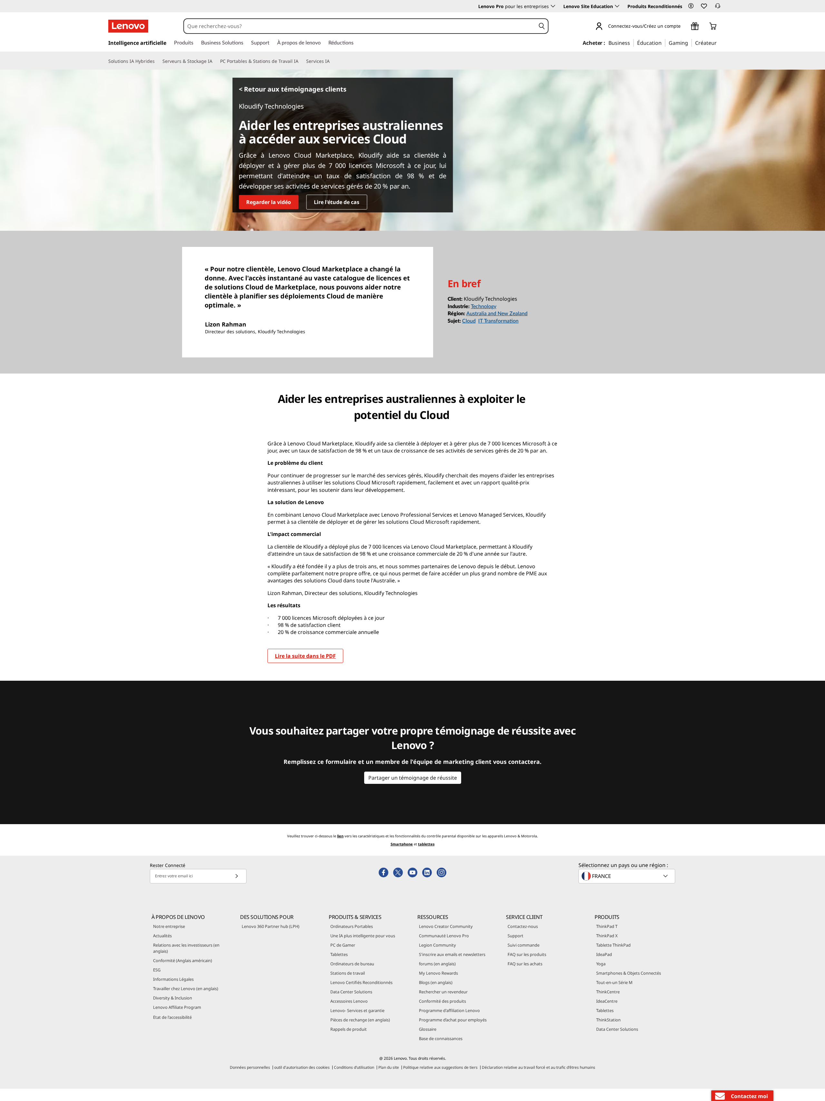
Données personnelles (250, 1067)
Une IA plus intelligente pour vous (362, 936)
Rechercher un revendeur (443, 992)
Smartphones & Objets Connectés (628, 973)
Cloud (469, 321)
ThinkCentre (608, 992)
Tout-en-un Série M (614, 982)
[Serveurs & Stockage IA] (215, 61)
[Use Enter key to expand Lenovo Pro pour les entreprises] (553, 6)
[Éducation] (663, 42)
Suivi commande (523, 945)
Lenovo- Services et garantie (357, 1010)
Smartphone (402, 844)
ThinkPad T (606, 926)
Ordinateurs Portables (351, 926)
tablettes (426, 844)
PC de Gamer (342, 945)
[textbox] (627, 876)
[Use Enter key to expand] (684, 27)
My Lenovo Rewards (438, 973)
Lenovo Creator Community (446, 926)
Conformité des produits (442, 1001)
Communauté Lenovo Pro (444, 936)
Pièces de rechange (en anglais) (360, 1020)
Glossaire (427, 1029)
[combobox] (359, 26)
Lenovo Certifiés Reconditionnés (361, 982)
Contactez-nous (523, 926)
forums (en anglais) (437, 964)
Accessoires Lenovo (349, 1001)
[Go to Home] (128, 26)
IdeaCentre (606, 1001)
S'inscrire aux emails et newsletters (452, 954)
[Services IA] (332, 61)
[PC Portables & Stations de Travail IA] (301, 61)
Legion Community (437, 945)
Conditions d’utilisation (354, 1067)
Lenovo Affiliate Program (177, 1007)
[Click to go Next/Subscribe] (236, 876)
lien (340, 835)
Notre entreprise (169, 926)
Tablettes (339, 954)
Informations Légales (173, 979)
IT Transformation (498, 321)
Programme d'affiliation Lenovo (449, 1010)
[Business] (632, 42)
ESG (156, 970)
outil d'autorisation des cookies (302, 1067)
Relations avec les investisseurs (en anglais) (186, 948)
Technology (483, 306)
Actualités (162, 936)
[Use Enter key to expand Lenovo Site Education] (617, 6)
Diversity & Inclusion (172, 998)
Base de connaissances (440, 1038)
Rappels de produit (348, 1029)
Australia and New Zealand (497, 313)
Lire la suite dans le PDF (305, 655)
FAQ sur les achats (525, 964)
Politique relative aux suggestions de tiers (440, 1067)
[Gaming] (690, 42)
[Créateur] (719, 42)
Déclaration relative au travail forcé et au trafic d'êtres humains (538, 1067)
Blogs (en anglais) (435, 982)
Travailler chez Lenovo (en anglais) (185, 988)
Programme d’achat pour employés (453, 1020)
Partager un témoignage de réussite (412, 777)
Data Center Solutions (351, 992)
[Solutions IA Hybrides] (157, 61)
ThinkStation (608, 1020)
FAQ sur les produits (527, 954)
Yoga (601, 964)
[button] (691, 5)
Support (515, 936)
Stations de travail (347, 973)
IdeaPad (604, 954)
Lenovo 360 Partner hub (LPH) (270, 926)
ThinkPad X (607, 936)
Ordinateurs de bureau (352, 964)
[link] (717, 7)
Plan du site (388, 1067)
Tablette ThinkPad (613, 945)
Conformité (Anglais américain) (182, 960)
